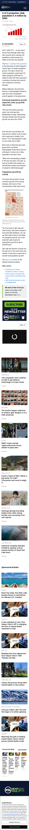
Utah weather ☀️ (22, 2)
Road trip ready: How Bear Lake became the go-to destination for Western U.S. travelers (14, 595)
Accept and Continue (14, 827)
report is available (11, 260)
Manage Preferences (14, 822)
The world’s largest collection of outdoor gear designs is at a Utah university (14, 412)
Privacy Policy (15, 814)
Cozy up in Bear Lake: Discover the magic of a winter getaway (13, 711)
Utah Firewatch (12, 2)
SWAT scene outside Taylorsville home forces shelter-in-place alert (11, 445)
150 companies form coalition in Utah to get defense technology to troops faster (13, 380)
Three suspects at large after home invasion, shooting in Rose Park (15, 276)
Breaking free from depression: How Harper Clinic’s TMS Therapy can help (13, 655)
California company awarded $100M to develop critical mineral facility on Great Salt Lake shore (13, 549)
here (18, 295)
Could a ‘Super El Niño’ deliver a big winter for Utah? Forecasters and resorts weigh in (14, 479)
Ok (27, 798)
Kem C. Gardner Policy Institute (16, 64)
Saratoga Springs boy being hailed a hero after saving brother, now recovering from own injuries (13, 514)
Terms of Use (8, 814)
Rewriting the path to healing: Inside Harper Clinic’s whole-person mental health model (13, 739)
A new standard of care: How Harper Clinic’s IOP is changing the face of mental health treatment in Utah (13, 625)
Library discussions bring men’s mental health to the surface (14, 684)
